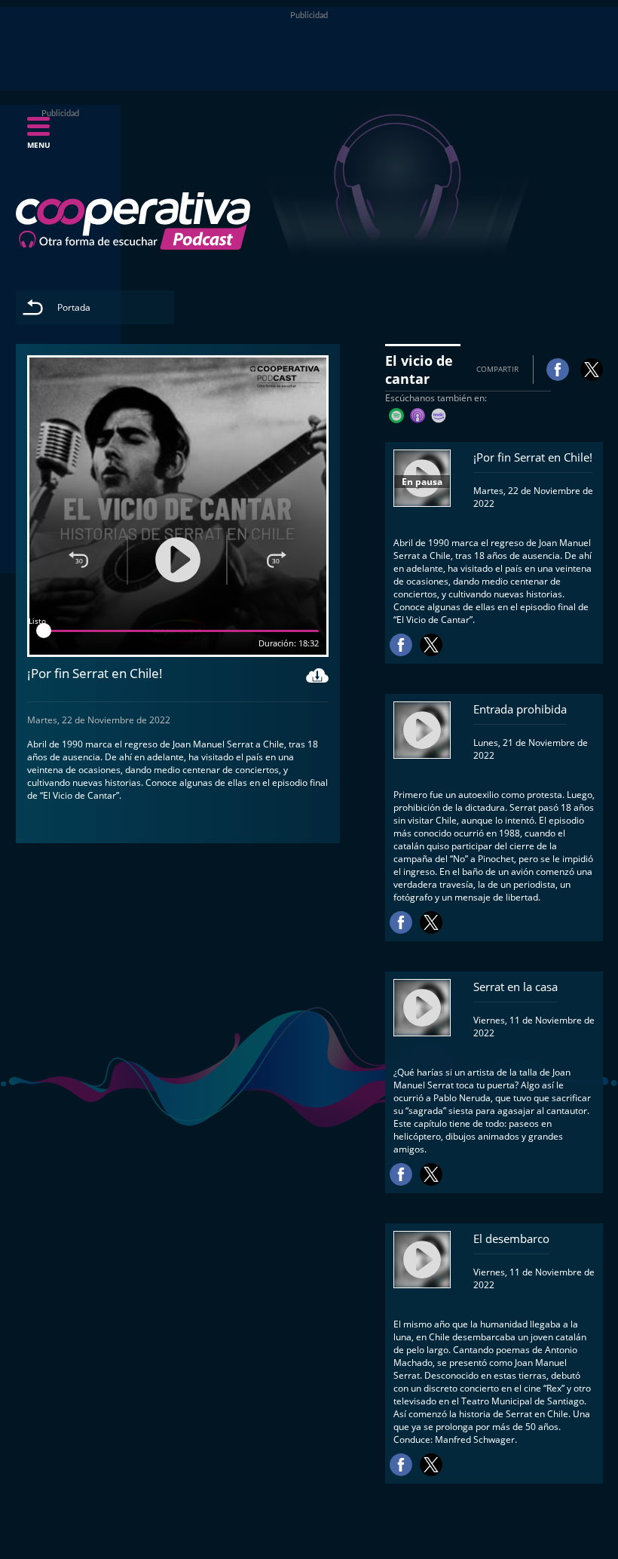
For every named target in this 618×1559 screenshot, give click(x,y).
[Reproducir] (177, 559)
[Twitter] (591, 369)
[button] (38, 137)
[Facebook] (557, 369)
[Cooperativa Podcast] (133, 221)
